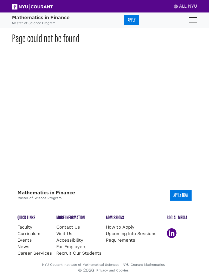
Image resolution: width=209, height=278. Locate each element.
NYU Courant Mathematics (144, 265)
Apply (132, 20)
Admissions (115, 217)
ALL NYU (187, 6)
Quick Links (26, 217)
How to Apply (120, 227)
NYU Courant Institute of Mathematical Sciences (81, 265)
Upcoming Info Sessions (131, 233)
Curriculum (28, 233)
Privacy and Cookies (112, 270)
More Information (70, 217)
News (23, 246)
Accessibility (69, 240)
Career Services (34, 253)
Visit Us (64, 233)
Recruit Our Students (79, 253)
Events (24, 240)
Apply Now (180, 195)
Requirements (120, 240)
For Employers (71, 246)
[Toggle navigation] (193, 20)
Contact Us (68, 227)
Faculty (24, 227)
